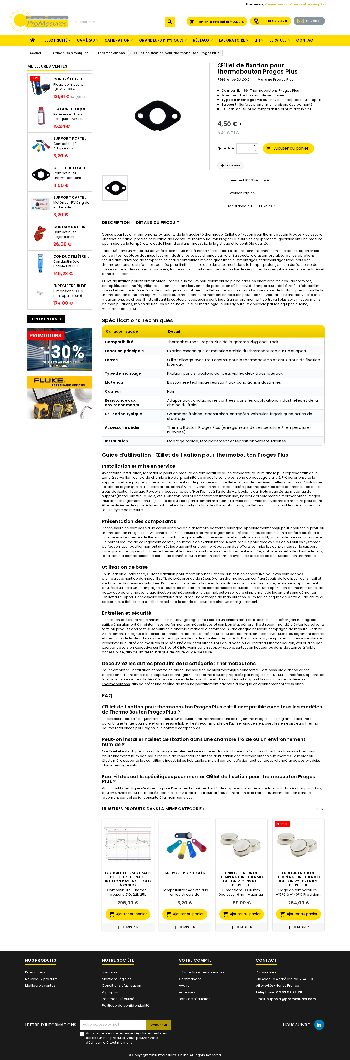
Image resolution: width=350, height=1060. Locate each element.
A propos (110, 992)
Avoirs (184, 985)
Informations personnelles (202, 972)
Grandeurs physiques (161, 40)
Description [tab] (116, 223)
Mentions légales (117, 978)
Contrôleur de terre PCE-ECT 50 (71, 79)
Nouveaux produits (41, 978)
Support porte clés (71, 138)
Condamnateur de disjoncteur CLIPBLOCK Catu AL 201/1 (71, 227)
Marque (265, 79)
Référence (226, 79)
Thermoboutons (116, 683)
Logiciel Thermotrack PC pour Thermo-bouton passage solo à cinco (128, 879)
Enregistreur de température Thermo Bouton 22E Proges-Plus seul (298, 879)
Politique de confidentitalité (126, 1005)
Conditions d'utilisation (121, 985)
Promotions (35, 972)
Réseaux (201, 40)
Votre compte (195, 960)
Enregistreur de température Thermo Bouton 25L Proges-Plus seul (71, 286)
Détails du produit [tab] (157, 223)
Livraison (109, 972)
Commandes (190, 978)
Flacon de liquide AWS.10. (71, 109)
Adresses (187, 992)
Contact (305, 40)
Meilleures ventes (40, 985)
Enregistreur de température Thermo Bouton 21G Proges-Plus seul (241, 879)
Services (278, 40)
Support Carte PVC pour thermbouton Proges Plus (71, 197)
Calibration (117, 40)
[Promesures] (59, 348)
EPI (257, 40)
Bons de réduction (195, 998)
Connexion (274, 4)
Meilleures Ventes (47, 66)
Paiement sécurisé (118, 998)
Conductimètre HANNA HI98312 (71, 256)
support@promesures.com (291, 998)
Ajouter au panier (287, 148)
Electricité (56, 40)
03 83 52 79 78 (274, 20)
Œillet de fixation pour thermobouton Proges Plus (71, 168)
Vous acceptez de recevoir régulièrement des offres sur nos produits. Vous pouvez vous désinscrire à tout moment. (126, 1038)
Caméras (86, 40)
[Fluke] (59, 397)
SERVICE (313, 20)
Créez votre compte (307, 4)
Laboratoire (232, 40)
